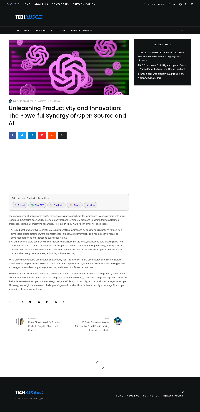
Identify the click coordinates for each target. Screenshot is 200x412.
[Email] (62, 135)
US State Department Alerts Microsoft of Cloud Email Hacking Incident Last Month (92, 324)
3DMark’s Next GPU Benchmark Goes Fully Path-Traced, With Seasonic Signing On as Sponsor (161, 56)
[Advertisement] (69, 168)
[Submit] (52, 135)
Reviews (41, 30)
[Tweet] (22, 135)
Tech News (24, 30)
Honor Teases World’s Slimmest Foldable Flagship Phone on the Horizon (44, 324)
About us (41, 4)
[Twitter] (174, 4)
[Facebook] (168, 4)
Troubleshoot (79, 30)
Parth (16, 101)
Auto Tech (58, 30)
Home (27, 4)
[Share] (12, 135)
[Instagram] (180, 4)
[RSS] (186, 4)
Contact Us (60, 4)
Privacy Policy (84, 4)
